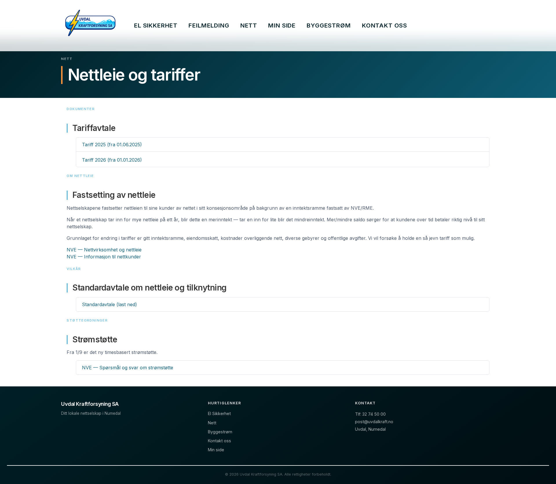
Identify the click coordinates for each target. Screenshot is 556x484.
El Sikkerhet (219, 413)
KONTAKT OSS (384, 25)
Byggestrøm (220, 431)
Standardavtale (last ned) (109, 304)
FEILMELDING (209, 25)
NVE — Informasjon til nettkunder (104, 257)
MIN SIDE (282, 25)
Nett (212, 422)
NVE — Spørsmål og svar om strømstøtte (127, 367)
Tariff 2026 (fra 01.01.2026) (112, 160)
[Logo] (90, 25)
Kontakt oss (219, 440)
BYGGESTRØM (329, 25)
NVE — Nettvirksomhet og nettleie (104, 250)
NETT (248, 25)
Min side (216, 449)
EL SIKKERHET (156, 25)
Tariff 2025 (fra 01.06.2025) (112, 144)
